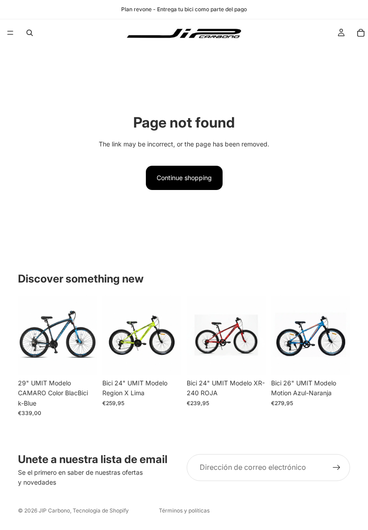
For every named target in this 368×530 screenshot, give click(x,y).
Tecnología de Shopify (101, 510)
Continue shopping (184, 177)
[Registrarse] (336, 467)
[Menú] (10, 32)
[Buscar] (29, 33)
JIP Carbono (54, 510)
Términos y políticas (184, 510)
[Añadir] (83, 361)
